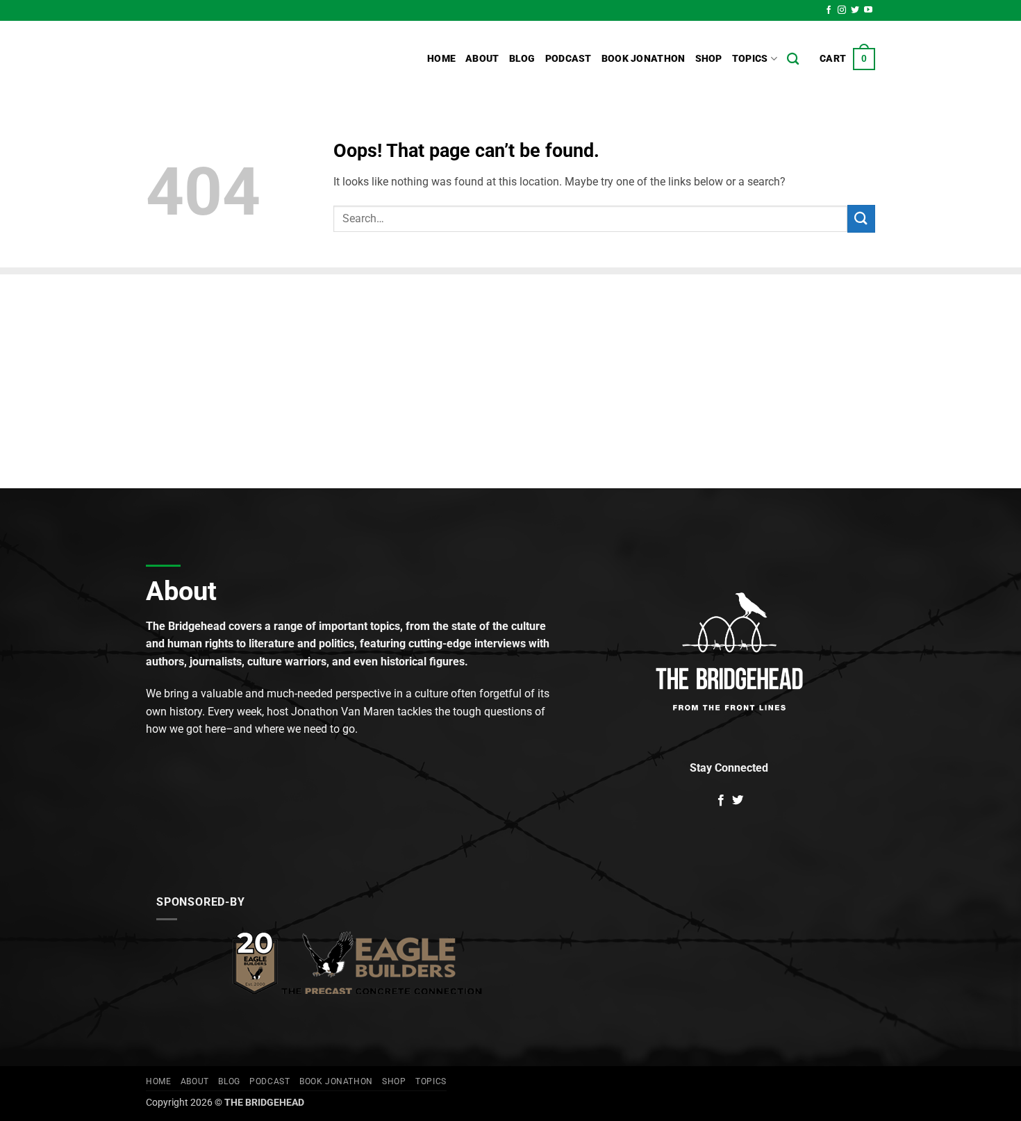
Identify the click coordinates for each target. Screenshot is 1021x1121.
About (482, 59)
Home (441, 59)
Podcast (568, 59)
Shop (708, 59)
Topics (750, 59)
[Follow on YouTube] (868, 10)
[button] (847, 59)
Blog (522, 59)
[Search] (793, 59)
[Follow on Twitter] (855, 10)
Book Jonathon (643, 59)
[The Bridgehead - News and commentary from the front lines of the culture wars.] (239, 59)
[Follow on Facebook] (828, 10)
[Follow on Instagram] (842, 10)
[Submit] (861, 218)
